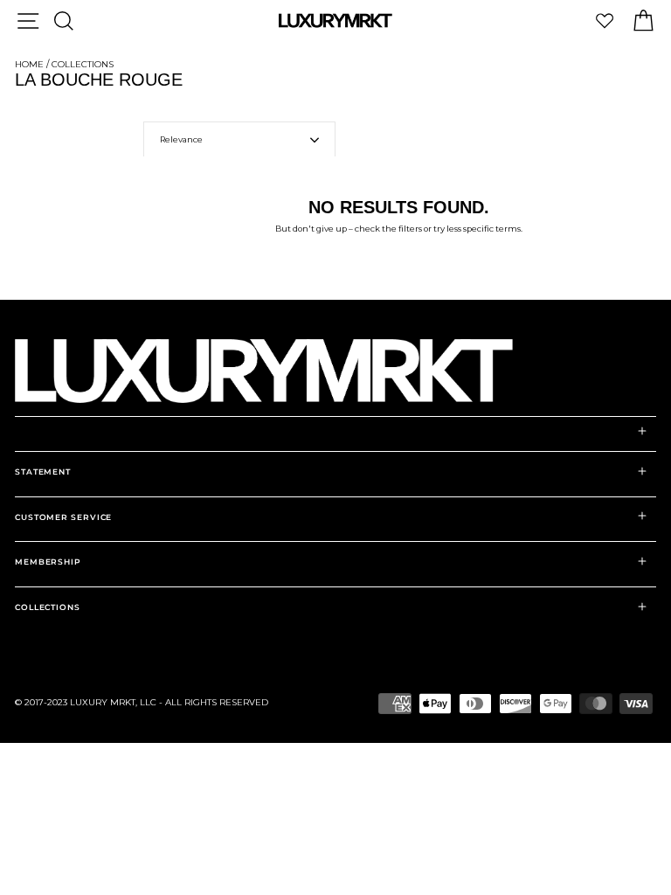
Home (29, 64)
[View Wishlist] (604, 20)
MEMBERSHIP (48, 561)
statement (43, 471)
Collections (83, 64)
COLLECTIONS (47, 607)
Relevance (181, 139)
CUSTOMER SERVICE (63, 517)
